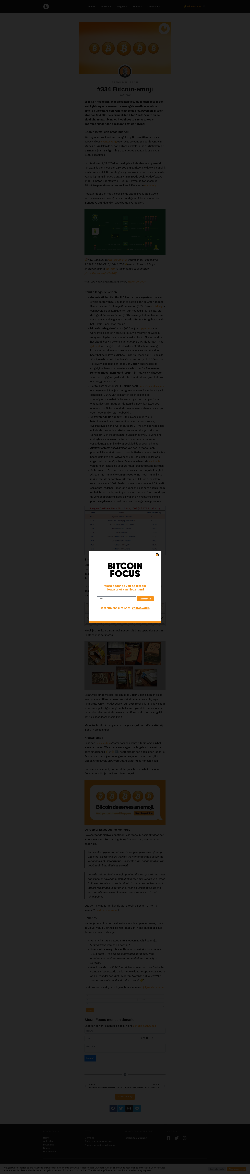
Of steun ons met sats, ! (125, 608)
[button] (157, 555)
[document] (125, 587)
